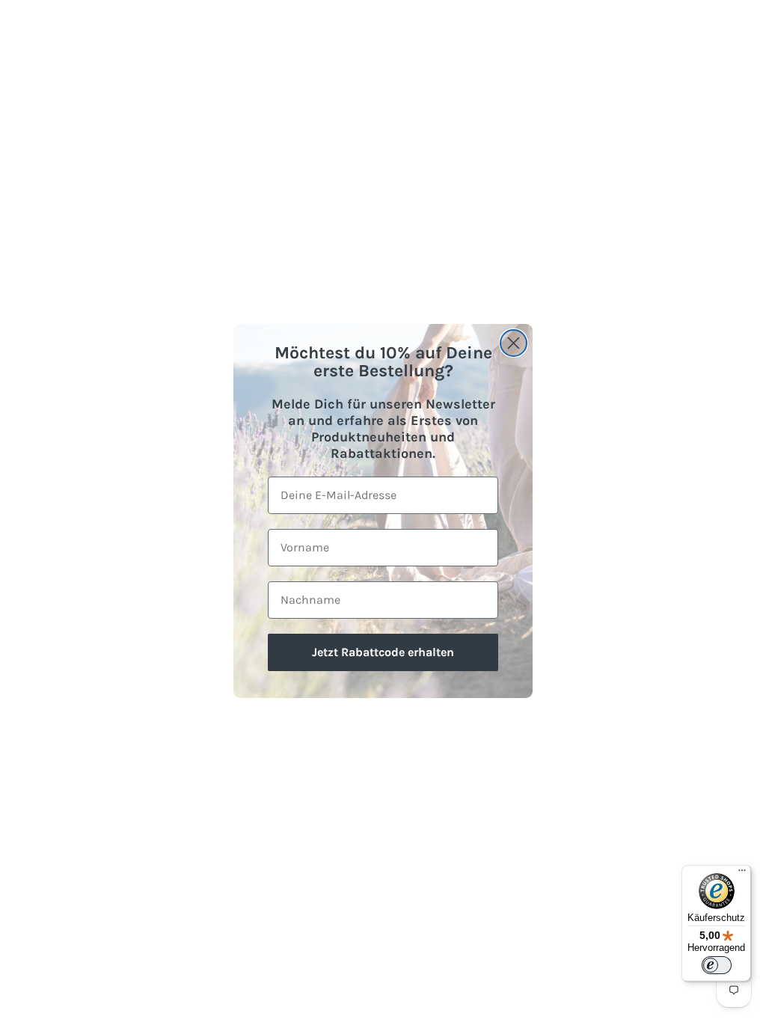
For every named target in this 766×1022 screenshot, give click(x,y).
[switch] (717, 965)
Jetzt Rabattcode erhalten (383, 652)
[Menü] (742, 874)
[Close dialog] (513, 343)
